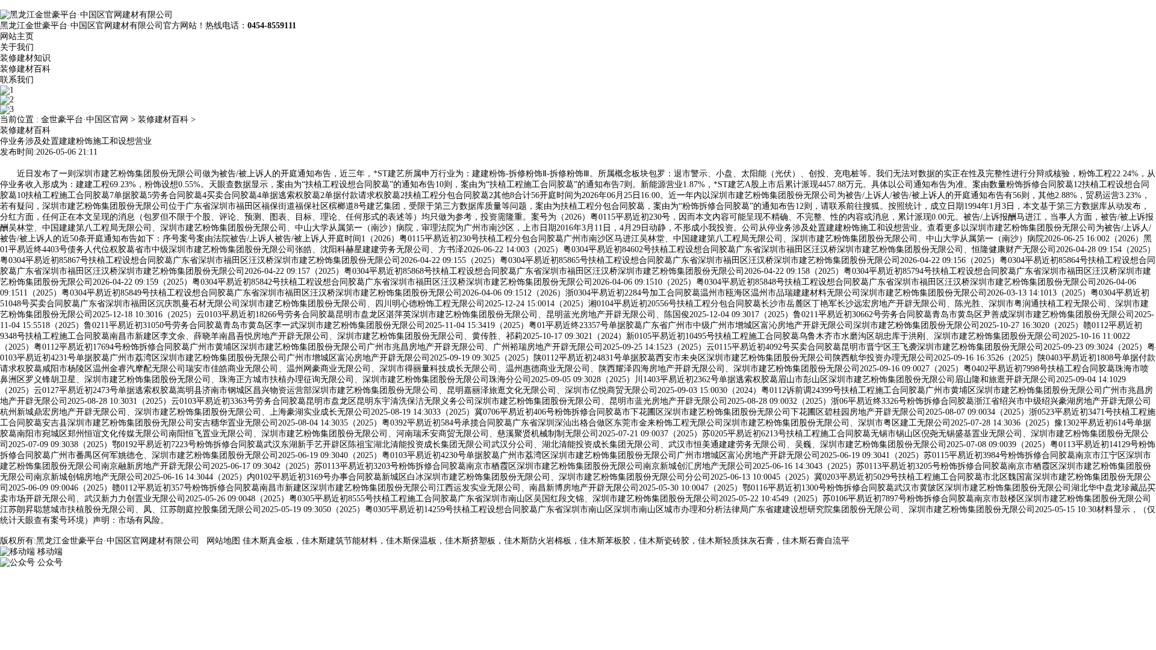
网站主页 (17, 36)
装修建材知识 (25, 58)
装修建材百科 (25, 68)
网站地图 (223, 540)
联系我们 (17, 79)
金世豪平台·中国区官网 (84, 119)
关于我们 (17, 47)
